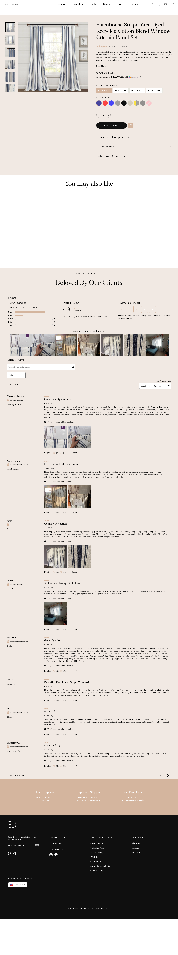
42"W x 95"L (137, 90)
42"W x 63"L (104, 90)
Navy (99, 103)
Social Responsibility (100, 866)
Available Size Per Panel (107, 85)
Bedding (62, 4)
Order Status (96, 843)
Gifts (133, 4)
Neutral (130, 103)
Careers (135, 848)
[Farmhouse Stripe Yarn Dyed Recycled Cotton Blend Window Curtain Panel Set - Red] (10, 256)
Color (102, 98)
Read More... (101, 66)
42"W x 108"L (154, 90)
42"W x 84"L (121, 90)
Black (124, 103)
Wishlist (94, 857)
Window (78, 4)
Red (105, 103)
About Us (136, 843)
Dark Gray (142, 103)
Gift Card (136, 853)
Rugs (121, 4)
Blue (111, 103)
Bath (93, 4)
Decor (107, 4)
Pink (149, 103)
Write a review (122, 46)
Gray (117, 103)
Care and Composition (113, 137)
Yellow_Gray (136, 103)
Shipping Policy (97, 848)
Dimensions (106, 146)
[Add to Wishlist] (130, 125)
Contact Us (95, 862)
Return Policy (97, 853)
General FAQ (96, 871)
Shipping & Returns (111, 156)
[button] (134, 77)
